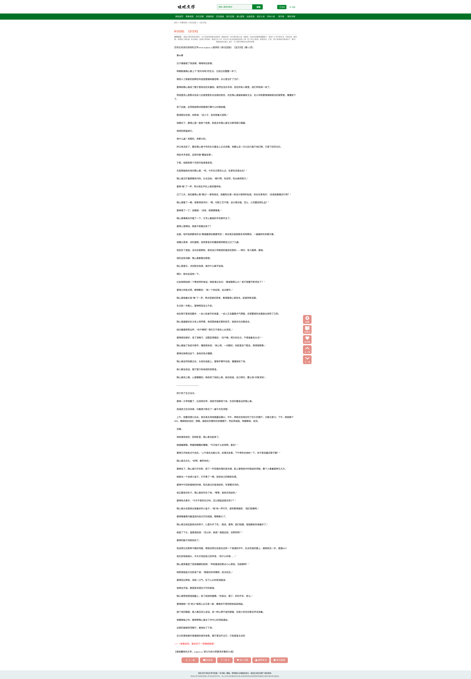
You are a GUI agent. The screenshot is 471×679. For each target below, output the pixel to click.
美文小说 (261, 16)
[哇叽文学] (186, 6)
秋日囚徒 (192, 23)
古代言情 (200, 16)
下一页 (223, 660)
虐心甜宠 (240, 16)
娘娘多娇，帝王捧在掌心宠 (232, 37)
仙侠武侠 (251, 16)
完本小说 (271, 16)
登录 (283, 7)
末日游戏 (194, 39)
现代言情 (230, 16)
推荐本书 (262, 660)
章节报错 (280, 660)
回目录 (209, 660)
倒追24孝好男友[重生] (191, 37)
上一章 (191, 660)
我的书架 (291, 16)
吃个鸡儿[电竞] (253, 39)
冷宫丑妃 (288, 37)
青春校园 (189, 16)
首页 (176, 23)
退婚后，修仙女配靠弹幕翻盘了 (255, 37)
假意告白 (263, 39)
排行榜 (281, 16)
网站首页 (179, 16)
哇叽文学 (194, 47)
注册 (293, 7)
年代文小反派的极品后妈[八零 (234, 39)
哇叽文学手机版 (211, 673)
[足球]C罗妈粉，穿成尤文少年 (210, 39)
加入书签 (244, 660)
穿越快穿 (210, 16)
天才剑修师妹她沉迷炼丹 (210, 37)
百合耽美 (220, 16)
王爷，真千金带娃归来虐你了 (279, 39)
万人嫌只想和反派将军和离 (244, 42)
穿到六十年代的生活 (276, 37)
